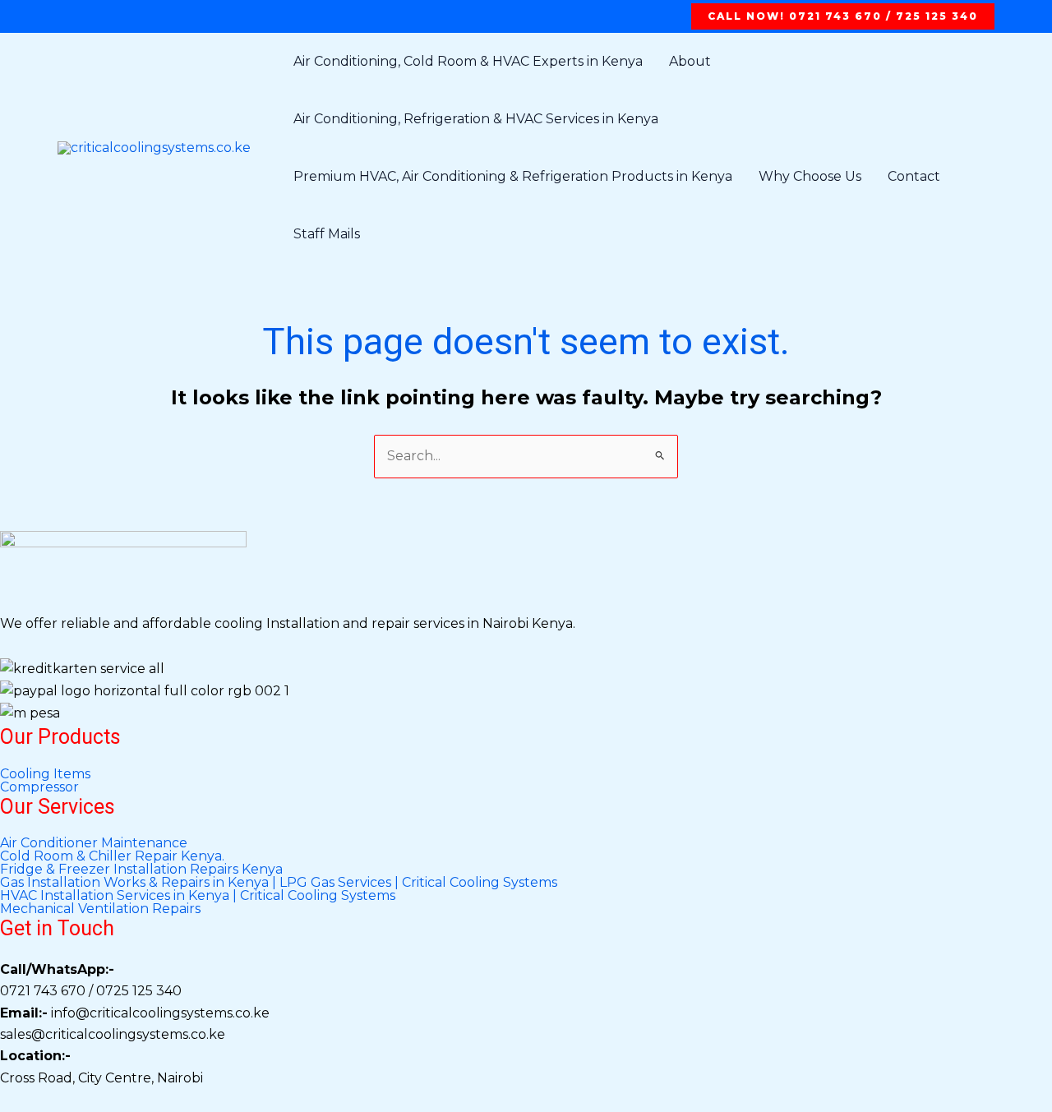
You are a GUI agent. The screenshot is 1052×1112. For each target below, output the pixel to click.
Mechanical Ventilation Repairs (100, 909)
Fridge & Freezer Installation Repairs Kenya (141, 869)
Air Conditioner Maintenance (93, 843)
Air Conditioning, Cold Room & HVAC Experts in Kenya (468, 61)
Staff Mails (326, 234)
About (690, 61)
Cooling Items (45, 774)
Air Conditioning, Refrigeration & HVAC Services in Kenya (475, 119)
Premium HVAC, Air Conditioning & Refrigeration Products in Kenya (512, 176)
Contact (914, 176)
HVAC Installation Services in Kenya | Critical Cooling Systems (197, 895)
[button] (842, 16)
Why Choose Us (810, 176)
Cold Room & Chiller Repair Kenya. (112, 856)
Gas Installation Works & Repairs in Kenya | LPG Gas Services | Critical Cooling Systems (278, 882)
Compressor (39, 787)
